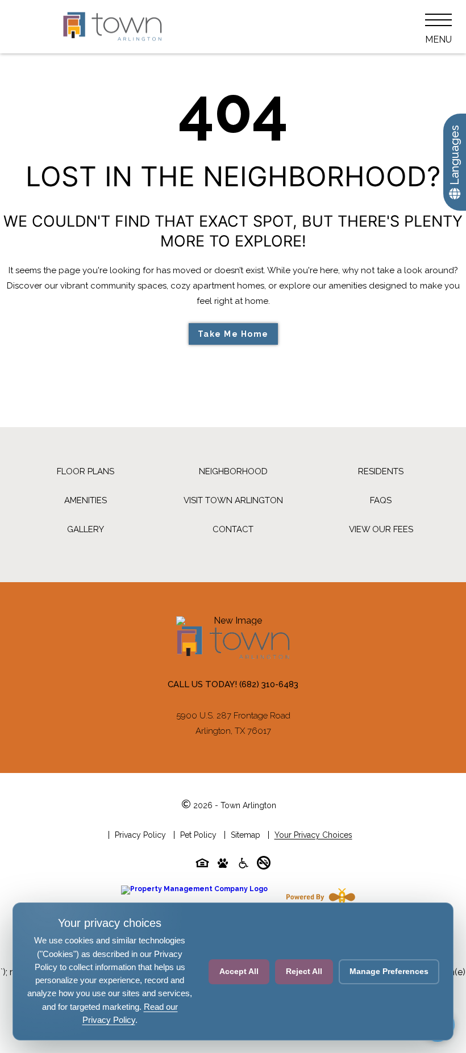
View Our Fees (381, 529)
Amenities (85, 500)
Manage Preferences (388, 971)
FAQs (381, 500)
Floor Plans (85, 471)
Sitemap (245, 834)
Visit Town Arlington (233, 500)
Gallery (85, 529)
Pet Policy (198, 834)
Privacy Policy (140, 834)
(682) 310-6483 (268, 684)
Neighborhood (233, 471)
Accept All (239, 971)
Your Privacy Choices (313, 835)
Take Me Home (233, 334)
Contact (233, 529)
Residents (380, 471)
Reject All (304, 971)
